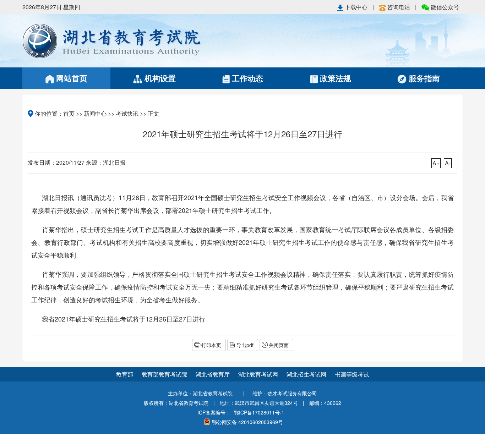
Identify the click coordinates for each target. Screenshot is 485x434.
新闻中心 (95, 113)
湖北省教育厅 (213, 374)
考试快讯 (127, 113)
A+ (436, 163)
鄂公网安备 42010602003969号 (247, 421)
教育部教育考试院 (165, 374)
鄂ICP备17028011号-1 (259, 412)
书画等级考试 (352, 374)
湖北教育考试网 (258, 374)
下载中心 (356, 7)
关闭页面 (279, 344)
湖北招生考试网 (307, 374)
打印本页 (211, 344)
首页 (69, 113)
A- (448, 163)
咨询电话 (399, 7)
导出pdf (245, 344)
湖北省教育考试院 (132, 40)
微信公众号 (444, 7)
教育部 (124, 374)
